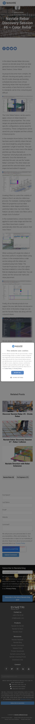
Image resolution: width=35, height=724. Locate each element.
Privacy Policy (18, 368)
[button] (18, 377)
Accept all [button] (17, 372)
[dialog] (17, 362)
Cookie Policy (8, 368)
